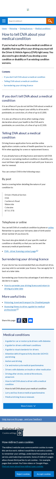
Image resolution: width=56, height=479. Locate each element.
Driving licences (26, 28)
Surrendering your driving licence (18, 85)
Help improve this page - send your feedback (22, 419)
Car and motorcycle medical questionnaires (24, 365)
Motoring (13, 28)
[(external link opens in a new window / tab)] (19, 320)
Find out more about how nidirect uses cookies (22, 466)
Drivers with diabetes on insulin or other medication (28, 369)
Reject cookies (23, 474)
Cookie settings (9, 433)
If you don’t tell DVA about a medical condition (24, 77)
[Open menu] (4, 21)
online (51, 227)
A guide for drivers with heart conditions (23, 345)
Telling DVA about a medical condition (21, 81)
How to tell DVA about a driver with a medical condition (25, 382)
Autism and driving (13, 361)
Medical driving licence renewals (19, 397)
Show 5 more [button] (26, 406)
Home (4, 28)
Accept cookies (44, 474)
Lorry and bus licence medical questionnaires (25, 392)
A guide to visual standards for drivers (22, 349)
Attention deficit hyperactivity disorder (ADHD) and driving (26, 355)
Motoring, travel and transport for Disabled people (27, 302)
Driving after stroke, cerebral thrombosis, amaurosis (23, 375)
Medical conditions (43, 28)
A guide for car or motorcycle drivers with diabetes (28, 341)
